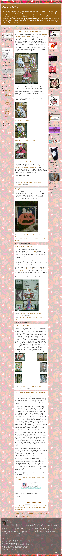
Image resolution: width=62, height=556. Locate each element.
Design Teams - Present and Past (20, 26)
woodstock (18, 240)
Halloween (28, 239)
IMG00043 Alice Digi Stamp (23, 120)
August (7, 121)
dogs (24, 239)
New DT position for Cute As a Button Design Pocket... (9, 114)
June (6, 125)
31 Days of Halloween (9, 26)
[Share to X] (25, 184)
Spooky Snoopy (19, 189)
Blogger (56, 552)
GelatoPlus (43, 552)
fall (38, 317)
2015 (5, 88)
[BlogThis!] (24, 184)
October (7, 92)
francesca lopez (24, 507)
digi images (41, 506)
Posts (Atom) (25, 516)
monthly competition (39, 507)
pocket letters (19, 509)
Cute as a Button (31, 251)
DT (36, 317)
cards (20, 239)
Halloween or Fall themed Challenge (24, 246)
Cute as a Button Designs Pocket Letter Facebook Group (30, 269)
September (8, 119)
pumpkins (34, 239)
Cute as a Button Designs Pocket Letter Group (29, 166)
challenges (25, 506)
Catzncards (10, 7)
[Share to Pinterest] (27, 184)
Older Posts (42, 513)
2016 (5, 86)
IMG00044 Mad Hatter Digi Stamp (25, 140)
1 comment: (18, 184)
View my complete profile (9, 535)
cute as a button (23, 317)
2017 (5, 84)
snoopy (39, 239)
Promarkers (35, 319)
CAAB (20, 506)
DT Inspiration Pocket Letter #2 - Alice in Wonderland (28, 31)
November (8, 90)
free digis (31, 507)
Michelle (10, 522)
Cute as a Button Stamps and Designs (31, 35)
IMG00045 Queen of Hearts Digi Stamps (26, 161)
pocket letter (28, 319)
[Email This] (23, 184)
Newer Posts (19, 513)
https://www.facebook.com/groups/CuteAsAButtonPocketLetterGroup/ (30, 478)
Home (3, 26)
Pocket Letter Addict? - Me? (22, 325)
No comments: (19, 237)
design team (32, 317)
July (6, 123)
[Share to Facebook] (26, 184)
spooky (44, 239)
